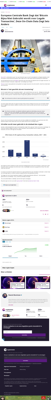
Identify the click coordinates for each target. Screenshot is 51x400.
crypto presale (19, 180)
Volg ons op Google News (10, 185)
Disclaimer (6, 375)
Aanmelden (24, 335)
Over (35, 386)
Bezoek (46, 223)
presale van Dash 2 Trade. (34, 180)
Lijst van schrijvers (44, 210)
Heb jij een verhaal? (25, 366)
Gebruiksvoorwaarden (41, 337)
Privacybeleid (7, 372)
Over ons (6, 369)
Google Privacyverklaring (31, 337)
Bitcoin (2, 84)
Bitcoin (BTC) (3, 77)
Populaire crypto (8, 386)
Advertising (23, 369)
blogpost (17, 80)
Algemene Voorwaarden (10, 366)
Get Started (43, 398)
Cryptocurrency (23, 386)
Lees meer (10, 304)
